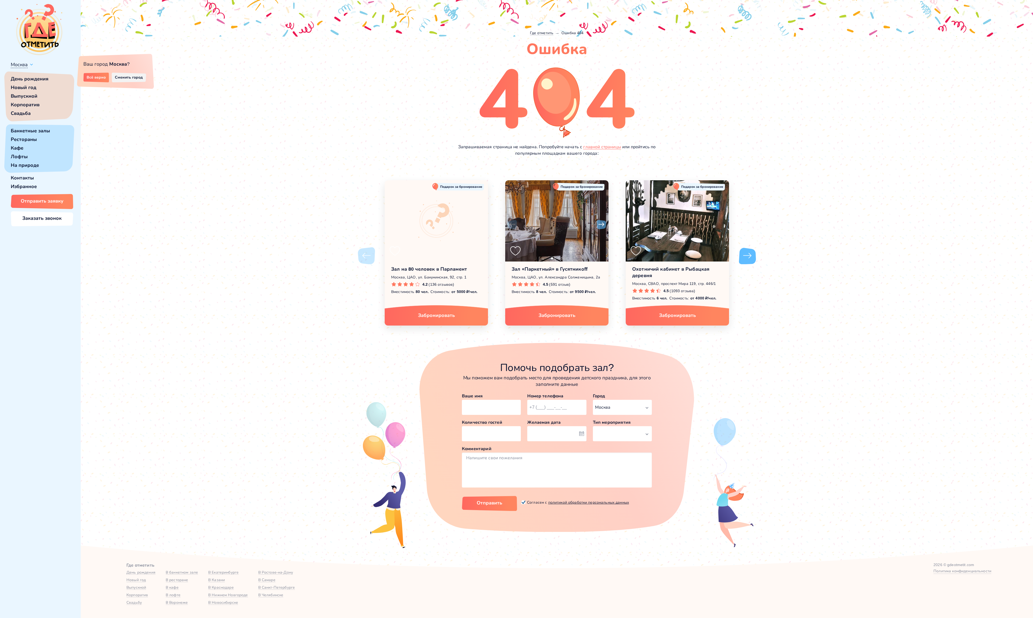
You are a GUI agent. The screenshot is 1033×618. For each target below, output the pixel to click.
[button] (512, 224)
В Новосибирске (223, 602)
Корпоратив (25, 104)
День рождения (29, 79)
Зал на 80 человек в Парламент (429, 269)
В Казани (216, 580)
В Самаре (266, 580)
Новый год (23, 87)
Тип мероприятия (612, 422)
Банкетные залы (30, 130)
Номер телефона (545, 396)
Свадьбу (134, 602)
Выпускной (24, 96)
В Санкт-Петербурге (276, 587)
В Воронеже (177, 602)
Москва (19, 64)
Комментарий (476, 448)
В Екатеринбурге (223, 572)
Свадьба (21, 113)
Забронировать (436, 315)
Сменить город (129, 77)
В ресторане (177, 580)
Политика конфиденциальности (962, 571)
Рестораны (24, 139)
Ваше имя (472, 396)
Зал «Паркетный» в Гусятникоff (550, 269)
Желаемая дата (544, 422)
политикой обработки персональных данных (588, 502)
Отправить (489, 503)
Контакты (22, 178)
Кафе (17, 148)
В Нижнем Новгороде (228, 595)
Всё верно (96, 77)
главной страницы (602, 146)
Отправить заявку (42, 201)
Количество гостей (482, 422)
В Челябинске (271, 595)
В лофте (173, 595)
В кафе (172, 587)
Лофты (19, 156)
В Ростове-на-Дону (275, 572)
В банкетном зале (182, 572)
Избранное (24, 186)
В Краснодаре (221, 587)
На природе (25, 165)
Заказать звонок (42, 218)
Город (599, 396)
